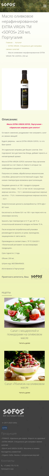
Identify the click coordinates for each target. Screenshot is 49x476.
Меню (46, 5)
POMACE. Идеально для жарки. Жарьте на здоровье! (23, 438)
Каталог (18, 42)
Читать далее (24, 343)
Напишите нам (7, 469)
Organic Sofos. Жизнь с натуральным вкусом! (20, 455)
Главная (9, 42)
